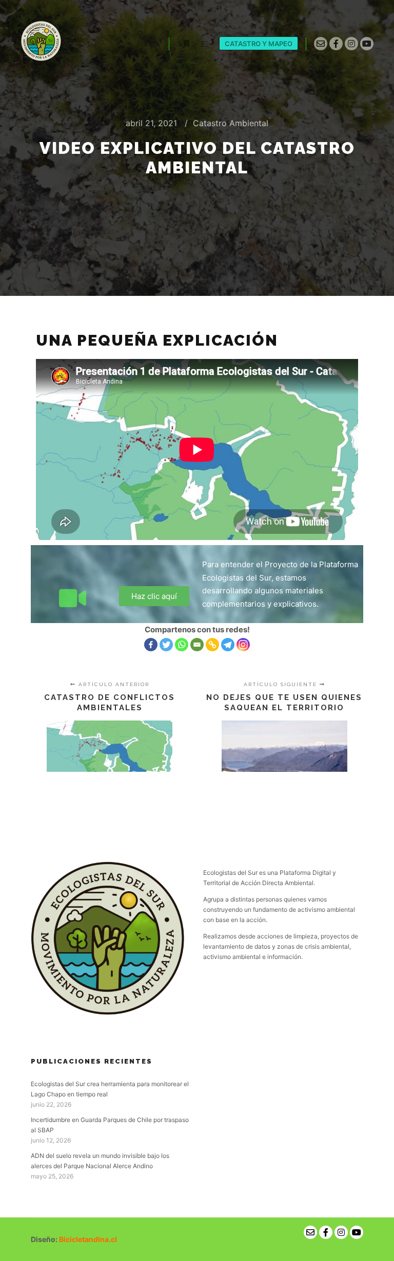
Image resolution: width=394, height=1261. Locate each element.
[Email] (197, 644)
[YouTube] (366, 43)
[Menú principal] (204, 44)
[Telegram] (227, 644)
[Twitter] (166, 644)
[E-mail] (320, 43)
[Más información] (186, 44)
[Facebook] (336, 43)
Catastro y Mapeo (258, 43)
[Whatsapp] (181, 644)
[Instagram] (351, 43)
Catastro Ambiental (230, 123)
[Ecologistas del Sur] (41, 43)
